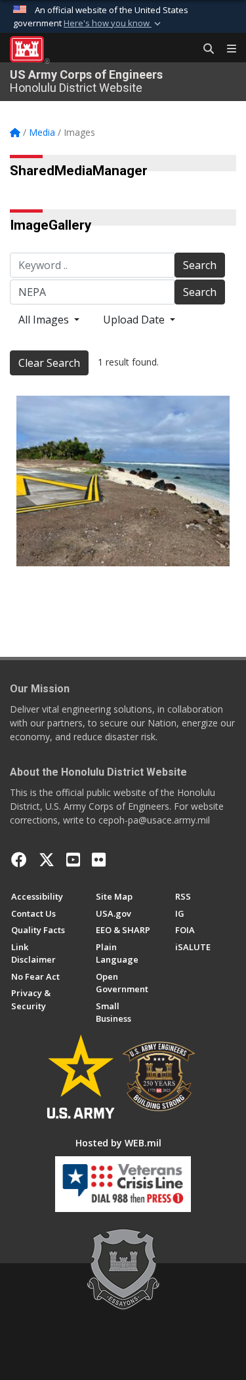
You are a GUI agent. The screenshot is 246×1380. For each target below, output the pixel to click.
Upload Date (135, 319)
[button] (113, 23)
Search (199, 265)
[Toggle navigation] (226, 49)
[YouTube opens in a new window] (73, 859)
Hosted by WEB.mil (118, 1143)
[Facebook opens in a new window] (19, 859)
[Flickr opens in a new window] (99, 859)
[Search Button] (204, 49)
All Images (45, 319)
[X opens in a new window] (46, 859)
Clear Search (49, 363)
